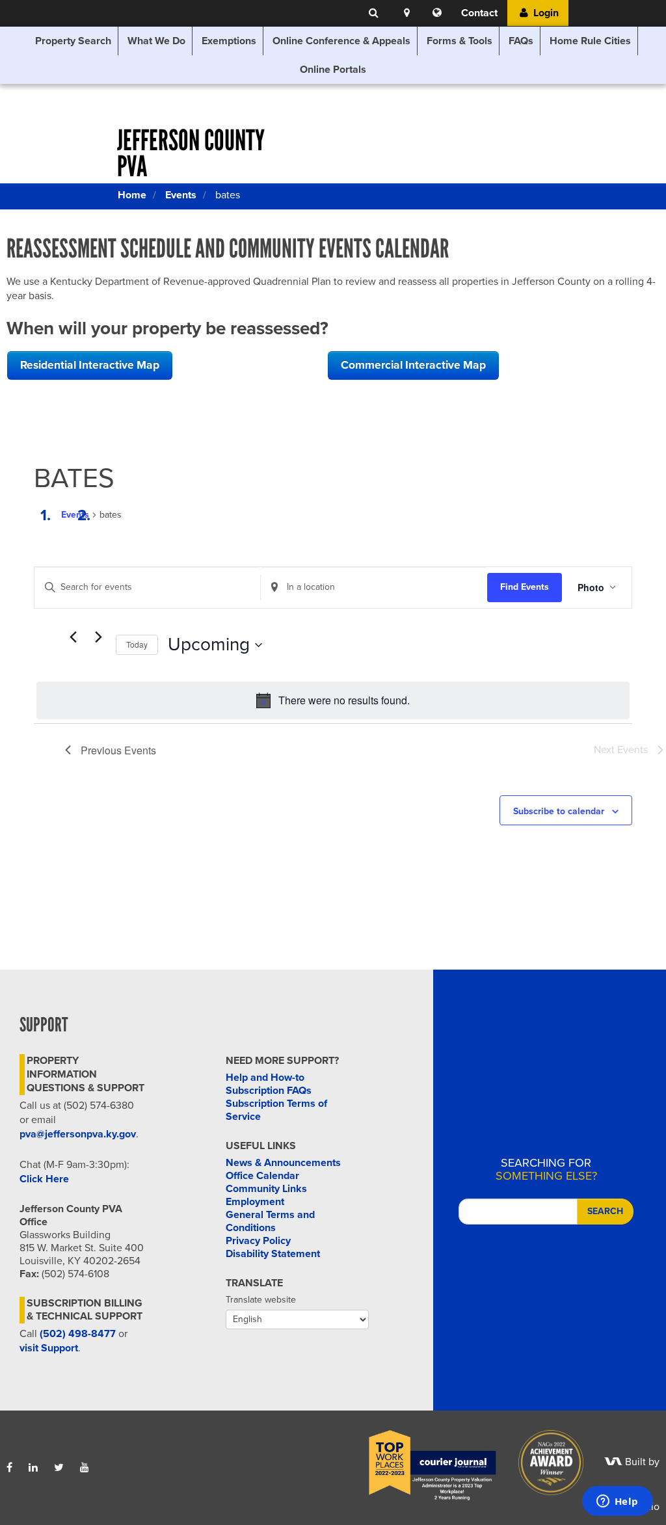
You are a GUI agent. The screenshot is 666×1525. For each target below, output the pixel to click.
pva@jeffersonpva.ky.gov (78, 1134)
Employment (255, 1201)
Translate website (261, 1299)
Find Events (524, 586)
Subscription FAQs (269, 1090)
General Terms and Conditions (270, 1221)
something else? (546, 1169)
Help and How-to (265, 1077)
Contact (479, 13)
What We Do (156, 40)
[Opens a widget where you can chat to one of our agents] (617, 1502)
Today (137, 644)
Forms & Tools (459, 40)
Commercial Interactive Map (413, 365)
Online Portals (333, 69)
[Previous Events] (73, 637)
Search (605, 1211)
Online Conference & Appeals (341, 40)
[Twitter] (59, 1467)
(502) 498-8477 (78, 1333)
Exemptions (229, 40)
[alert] (333, 700)
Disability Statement (273, 1253)
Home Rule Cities (590, 40)
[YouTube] (84, 1467)
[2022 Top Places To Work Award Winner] (423, 1461)
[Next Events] (98, 637)
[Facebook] (9, 1467)
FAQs (521, 40)
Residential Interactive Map (89, 365)
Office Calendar (262, 1175)
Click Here (44, 1179)
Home (132, 195)
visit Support (49, 1348)
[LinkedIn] (33, 1467)
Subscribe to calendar (558, 811)
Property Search (73, 40)
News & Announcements (283, 1162)
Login (545, 13)
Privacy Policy (258, 1240)
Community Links (266, 1188)
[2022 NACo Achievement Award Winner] (541, 1461)
